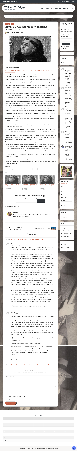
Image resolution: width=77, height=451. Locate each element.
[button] (16, 219)
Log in (64, 228)
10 (4, 428)
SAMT (13, 24)
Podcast (63, 200)
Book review (64, 186)
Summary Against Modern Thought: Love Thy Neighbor (12, 185)
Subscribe (41, 201)
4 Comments (24, 32)
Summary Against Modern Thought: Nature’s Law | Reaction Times (27, 239)
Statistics (63, 205)
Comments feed (67, 233)
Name (7, 390)
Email (24, 390)
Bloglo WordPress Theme (52, 448)
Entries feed (66, 230)
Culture (63, 191)
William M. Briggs (14, 7)
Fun (62, 194)
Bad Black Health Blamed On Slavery (68, 73)
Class (62, 189)
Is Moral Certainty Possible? (68, 148)
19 (24, 431)
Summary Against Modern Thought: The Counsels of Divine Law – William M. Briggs (31, 364)
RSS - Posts (63, 244)
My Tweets (63, 62)
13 (34, 428)
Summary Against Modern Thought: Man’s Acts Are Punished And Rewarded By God (29, 186)
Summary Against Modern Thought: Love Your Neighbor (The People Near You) (46, 186)
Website (42, 390)
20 (34, 431)
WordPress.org (66, 236)
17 (4, 431)
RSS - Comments (65, 247)
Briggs (15, 212)
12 (24, 428)
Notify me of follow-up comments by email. (16, 396)
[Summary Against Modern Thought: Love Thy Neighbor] (13, 179)
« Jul (5, 440)
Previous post (8, 65)
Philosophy (7, 24)
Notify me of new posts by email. (14, 399)
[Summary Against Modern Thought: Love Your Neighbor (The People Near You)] (47, 179)
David (66, 87)
